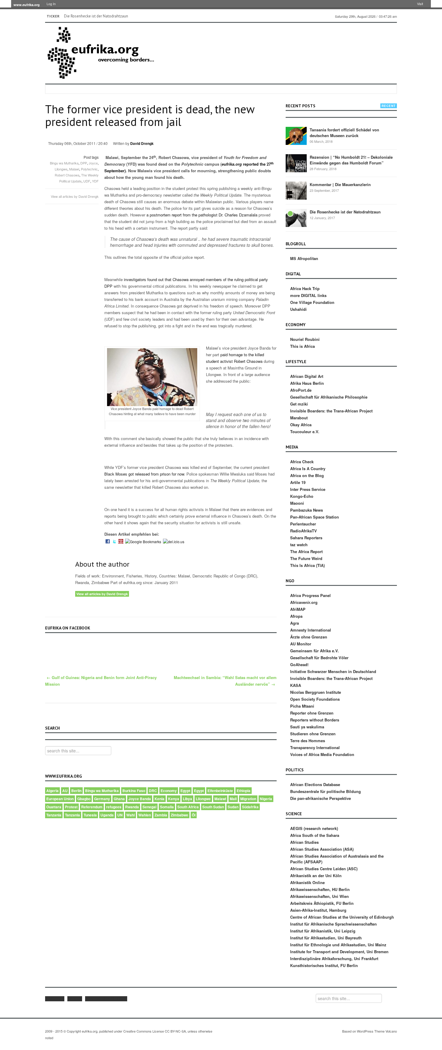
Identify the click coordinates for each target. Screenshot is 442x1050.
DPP (83, 163)
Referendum (92, 807)
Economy (169, 790)
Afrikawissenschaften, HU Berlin (320, 889)
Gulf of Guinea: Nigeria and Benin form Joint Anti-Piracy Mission (101, 681)
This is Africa (302, 346)
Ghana (119, 798)
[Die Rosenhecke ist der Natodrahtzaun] (296, 217)
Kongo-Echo (301, 496)
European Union (60, 798)
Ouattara (53, 807)
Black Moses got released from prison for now (144, 474)
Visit (420, 3)
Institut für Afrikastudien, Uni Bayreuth (326, 938)
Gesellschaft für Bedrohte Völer (319, 657)
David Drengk (142, 143)
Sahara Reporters (306, 537)
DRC (153, 790)
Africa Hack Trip (305, 288)
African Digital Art (306, 376)
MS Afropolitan (304, 258)
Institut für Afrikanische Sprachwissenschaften (333, 924)
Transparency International (315, 747)
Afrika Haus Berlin (307, 383)
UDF (86, 181)
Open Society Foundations (315, 699)
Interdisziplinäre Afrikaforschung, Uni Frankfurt (334, 958)
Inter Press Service (307, 489)
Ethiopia (243, 790)
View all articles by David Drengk (75, 196)
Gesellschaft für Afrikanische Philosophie (328, 397)
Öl (193, 815)
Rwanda (132, 807)
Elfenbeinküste (220, 790)
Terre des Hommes (307, 740)
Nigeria (266, 798)
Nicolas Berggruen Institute (315, 692)
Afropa (296, 616)
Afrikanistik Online (307, 882)
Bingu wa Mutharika (64, 163)
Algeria (52, 790)
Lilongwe (61, 169)
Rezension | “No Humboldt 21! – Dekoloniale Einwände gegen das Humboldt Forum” (351, 160)
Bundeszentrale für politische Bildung (325, 791)
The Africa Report (306, 551)
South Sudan (213, 807)
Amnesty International (310, 630)
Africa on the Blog (307, 475)
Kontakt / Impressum (106, 998)
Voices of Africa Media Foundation (322, 754)
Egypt (185, 790)
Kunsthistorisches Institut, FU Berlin (324, 965)
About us (54, 998)
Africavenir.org (304, 602)
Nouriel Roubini (305, 339)
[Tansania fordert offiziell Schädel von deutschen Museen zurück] (296, 135)
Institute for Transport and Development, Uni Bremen (339, 951)
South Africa (188, 807)
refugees (113, 807)
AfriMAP (297, 609)
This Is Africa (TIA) (307, 565)
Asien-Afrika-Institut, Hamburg (318, 910)
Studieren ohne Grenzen (313, 733)
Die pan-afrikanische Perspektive (320, 798)
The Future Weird (306, 558)
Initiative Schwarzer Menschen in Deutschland (333, 671)
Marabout (299, 418)
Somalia (167, 807)
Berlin (76, 790)
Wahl (130, 815)
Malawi (74, 169)
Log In (51, 3)
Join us (74, 998)
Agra (294, 623)
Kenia (159, 798)
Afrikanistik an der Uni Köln (316, 875)
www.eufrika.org (27, 4)
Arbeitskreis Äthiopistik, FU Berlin (322, 903)
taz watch (299, 544)
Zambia (161, 815)
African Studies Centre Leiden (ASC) (324, 868)
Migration (248, 798)
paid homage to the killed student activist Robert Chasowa (235, 358)
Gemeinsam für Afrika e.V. (314, 651)
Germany (102, 798)
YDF (95, 181)
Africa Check (302, 461)
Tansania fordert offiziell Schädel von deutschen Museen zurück (344, 132)
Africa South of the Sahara (314, 835)
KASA (295, 685)
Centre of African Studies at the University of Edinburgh (342, 917)
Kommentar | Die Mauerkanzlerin (340, 184)
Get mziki (299, 404)
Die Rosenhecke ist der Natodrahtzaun (96, 16)
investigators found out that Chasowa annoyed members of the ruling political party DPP (186, 283)
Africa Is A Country (307, 468)
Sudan (233, 807)
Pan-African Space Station (314, 517)
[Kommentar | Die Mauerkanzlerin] (296, 190)
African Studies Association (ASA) (322, 849)
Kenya (173, 798)
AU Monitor (300, 644)
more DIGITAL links (308, 295)
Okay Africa (301, 424)
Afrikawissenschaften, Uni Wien (319, 896)
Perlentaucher (303, 524)
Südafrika (250, 807)
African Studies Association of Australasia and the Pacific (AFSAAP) (337, 859)
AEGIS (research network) (314, 828)
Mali (233, 798)
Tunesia (90, 815)
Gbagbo (84, 798)
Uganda (107, 815)
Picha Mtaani (302, 706)
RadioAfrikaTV (303, 531)
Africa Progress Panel (310, 595)
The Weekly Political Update (79, 178)
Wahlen (144, 815)
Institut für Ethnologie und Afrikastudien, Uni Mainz (338, 944)
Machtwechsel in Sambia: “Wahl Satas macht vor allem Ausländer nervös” (225, 681)
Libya (187, 798)
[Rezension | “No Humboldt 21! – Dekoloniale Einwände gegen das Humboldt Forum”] (296, 163)
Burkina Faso (133, 790)
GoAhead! (299, 664)
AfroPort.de (301, 390)
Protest (71, 807)
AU (65, 790)
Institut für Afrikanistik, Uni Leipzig (322, 931)
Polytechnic (89, 169)
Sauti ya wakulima (307, 727)
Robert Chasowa (67, 175)
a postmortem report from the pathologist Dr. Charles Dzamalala (201, 215)
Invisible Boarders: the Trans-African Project (331, 411)
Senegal (149, 807)
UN (120, 815)
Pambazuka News (306, 510)
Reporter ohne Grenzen (311, 713)
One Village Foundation (312, 302)
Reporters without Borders (314, 720)
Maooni (297, 503)
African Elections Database (315, 784)
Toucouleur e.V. (304, 431)
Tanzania (53, 815)
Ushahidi (298, 309)
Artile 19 (297, 482)
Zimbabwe (179, 815)
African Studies (304, 842)
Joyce (93, 163)
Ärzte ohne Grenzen (308, 637)
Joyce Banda (139, 798)
